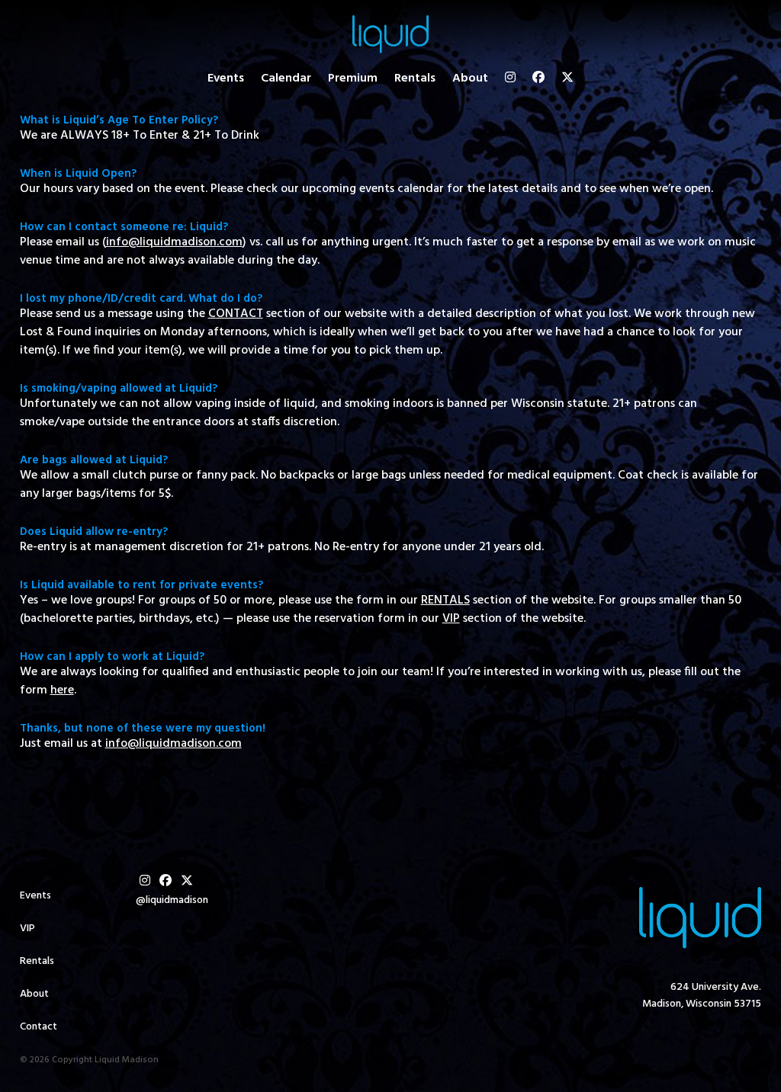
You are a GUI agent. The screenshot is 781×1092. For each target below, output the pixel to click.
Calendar (286, 78)
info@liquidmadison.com (173, 744)
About (470, 78)
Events (225, 78)
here (62, 690)
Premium (353, 78)
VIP (27, 928)
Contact (38, 1027)
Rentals (414, 78)
